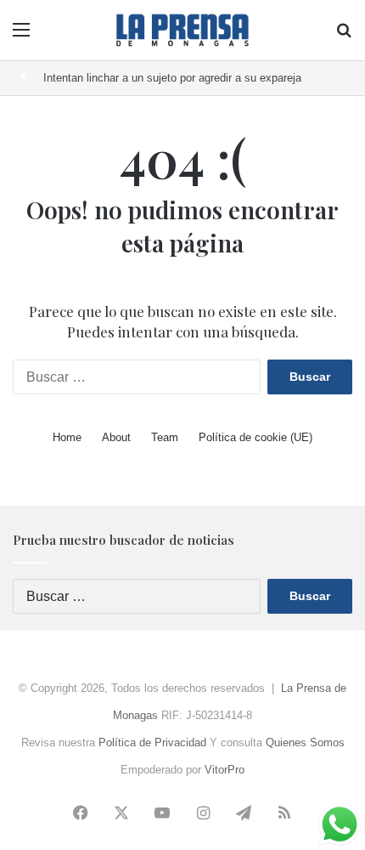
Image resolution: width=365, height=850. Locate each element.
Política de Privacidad (152, 742)
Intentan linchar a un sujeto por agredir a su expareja (172, 77)
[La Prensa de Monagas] (182, 30)
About (116, 437)
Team (164, 437)
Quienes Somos (305, 742)
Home (67, 437)
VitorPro (224, 769)
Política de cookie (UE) (255, 437)
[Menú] (21, 36)
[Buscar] (343, 36)
